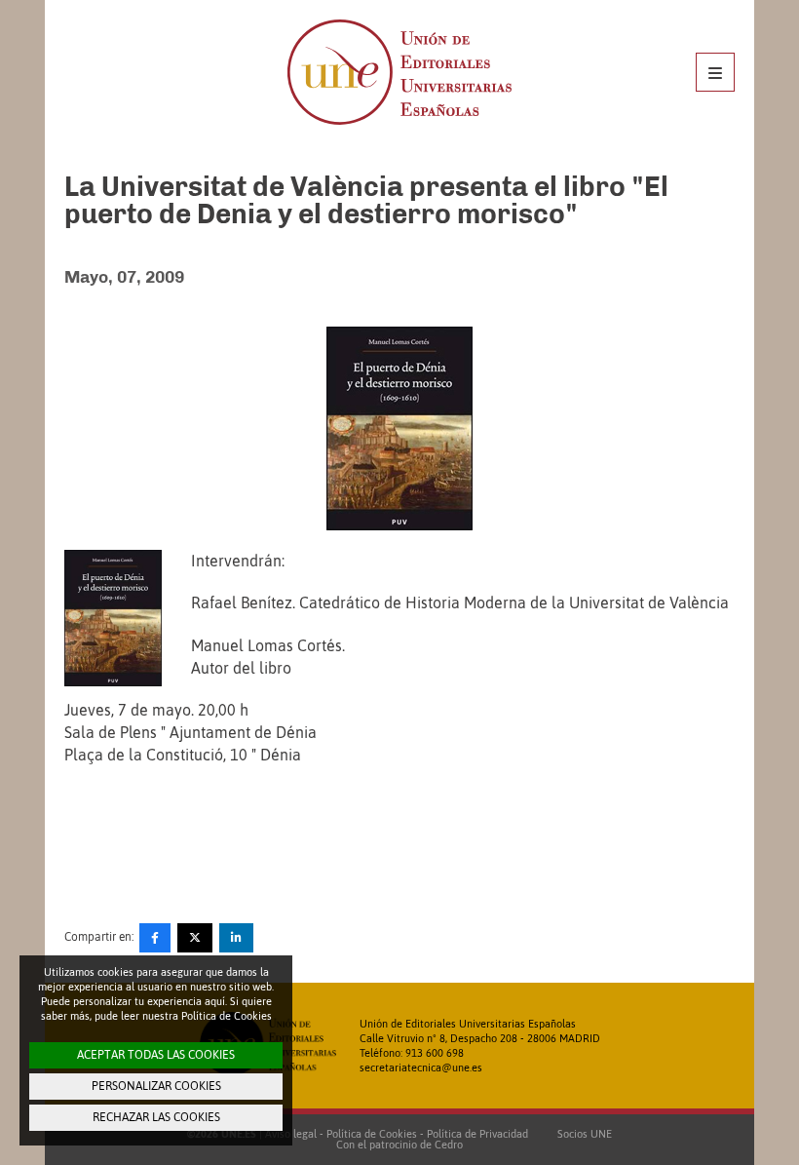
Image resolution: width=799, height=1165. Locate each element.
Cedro (449, 1144)
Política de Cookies (371, 1134)
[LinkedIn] (236, 937)
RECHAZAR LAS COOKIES (156, 1117)
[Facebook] (154, 937)
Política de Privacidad (477, 1134)
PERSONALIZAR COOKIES (156, 1086)
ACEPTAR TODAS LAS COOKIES (156, 1055)
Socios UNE (582, 1134)
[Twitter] (194, 937)
